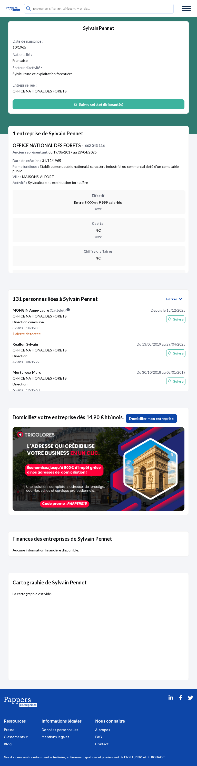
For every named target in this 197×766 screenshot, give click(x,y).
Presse (9, 730)
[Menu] (186, 8)
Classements (15, 737)
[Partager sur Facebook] (180, 704)
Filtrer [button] (172, 299)
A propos (102, 730)
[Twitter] (190, 704)
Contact (102, 744)
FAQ (98, 737)
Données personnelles (60, 730)
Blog (8, 744)
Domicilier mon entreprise (151, 418)
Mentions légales (55, 737)
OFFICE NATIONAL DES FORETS (40, 91)
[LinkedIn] (171, 704)
